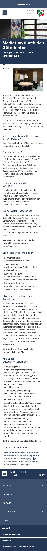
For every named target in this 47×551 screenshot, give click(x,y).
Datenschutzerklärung (11, 534)
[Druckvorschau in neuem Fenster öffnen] (40, 475)
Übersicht (6, 528)
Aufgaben (7, 494)
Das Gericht (8, 486)
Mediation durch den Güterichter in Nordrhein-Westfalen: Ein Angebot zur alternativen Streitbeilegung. (22, 455)
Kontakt (6, 503)
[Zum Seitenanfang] (43, 475)
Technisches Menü (22, 4)
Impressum (6, 541)
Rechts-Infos (9, 512)
